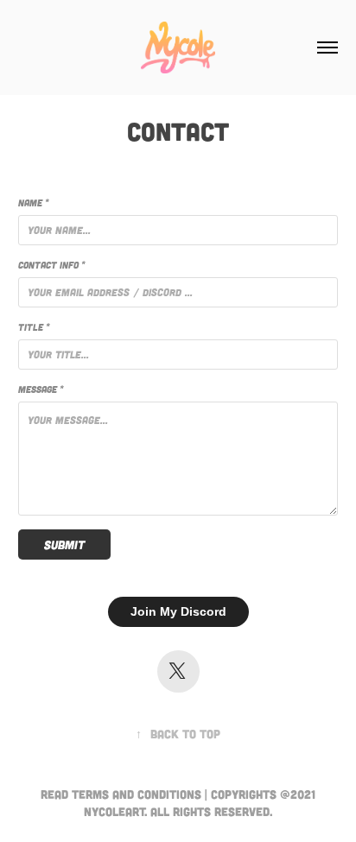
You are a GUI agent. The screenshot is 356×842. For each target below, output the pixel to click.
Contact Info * (51, 264)
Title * (33, 326)
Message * (40, 389)
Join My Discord (178, 611)
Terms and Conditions (136, 794)
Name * (33, 202)
